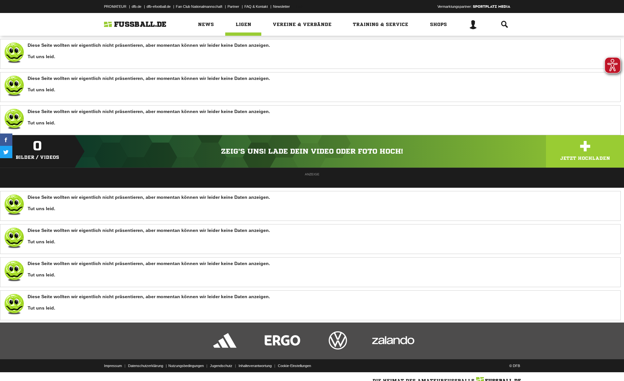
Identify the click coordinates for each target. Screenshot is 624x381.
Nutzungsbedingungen (186, 366)
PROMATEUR (115, 6)
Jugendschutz (221, 366)
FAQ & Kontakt (256, 6)
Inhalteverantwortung (255, 366)
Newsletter (281, 6)
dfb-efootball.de (159, 6)
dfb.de (136, 6)
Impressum (113, 366)
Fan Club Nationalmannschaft (199, 6)
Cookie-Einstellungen (294, 366)
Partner (233, 6)
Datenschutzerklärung (145, 366)
